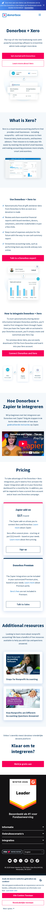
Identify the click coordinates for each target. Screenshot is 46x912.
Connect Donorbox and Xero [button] (23, 353)
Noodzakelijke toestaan (23, 903)
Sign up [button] (23, 549)
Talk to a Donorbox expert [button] (23, 258)
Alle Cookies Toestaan (23, 895)
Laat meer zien (11, 890)
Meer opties (7, 908)
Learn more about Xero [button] (23, 63)
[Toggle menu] (40, 15)
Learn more (15, 539)
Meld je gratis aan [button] (23, 763)
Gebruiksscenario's (13, 833)
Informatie (8, 827)
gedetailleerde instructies (18, 424)
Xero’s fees (15, 591)
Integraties (8, 840)
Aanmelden (29, 8)
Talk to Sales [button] (23, 604)
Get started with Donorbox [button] (23, 56)
